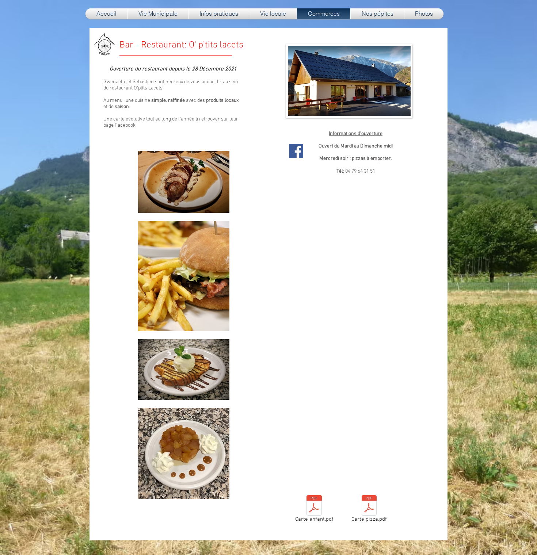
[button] (157, 13)
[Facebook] (296, 151)
